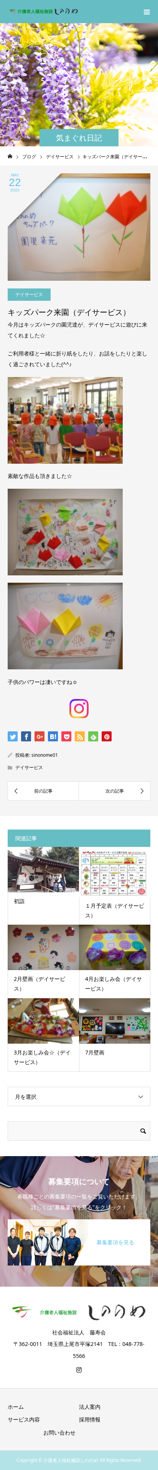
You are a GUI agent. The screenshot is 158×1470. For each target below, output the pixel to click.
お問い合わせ (59, 1432)
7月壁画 (94, 1052)
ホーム (16, 1406)
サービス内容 (24, 1419)
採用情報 (89, 1419)
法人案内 (89, 1406)
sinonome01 (44, 755)
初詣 (19, 901)
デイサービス (29, 294)
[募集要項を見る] (79, 1220)
